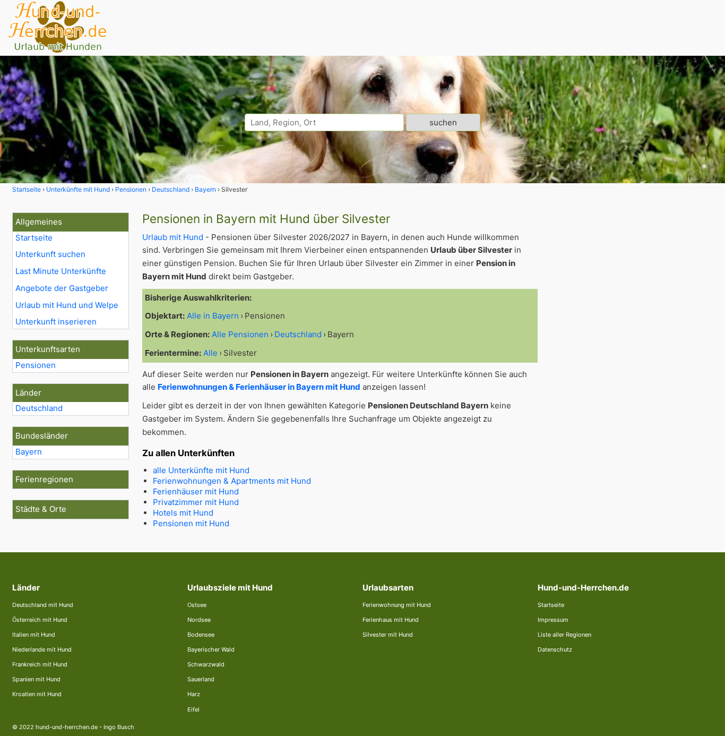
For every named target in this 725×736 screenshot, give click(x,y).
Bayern (28, 452)
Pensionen (35, 365)
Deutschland (39, 408)
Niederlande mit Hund (42, 649)
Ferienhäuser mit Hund (196, 491)
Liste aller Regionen (564, 634)
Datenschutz (555, 649)
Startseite (34, 238)
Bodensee (200, 634)
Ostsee (196, 605)
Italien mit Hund (33, 634)
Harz (193, 694)
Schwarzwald (206, 664)
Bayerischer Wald (211, 649)
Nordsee (199, 619)
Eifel (193, 709)
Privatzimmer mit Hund (196, 502)
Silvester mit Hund (387, 634)
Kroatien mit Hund (37, 694)
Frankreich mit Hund (39, 664)
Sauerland (200, 679)
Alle (210, 353)
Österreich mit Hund (39, 619)
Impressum (553, 619)
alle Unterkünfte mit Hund (201, 470)
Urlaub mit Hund (172, 237)
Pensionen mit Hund (191, 523)
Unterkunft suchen (50, 254)
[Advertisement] (632, 371)
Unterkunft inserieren (56, 321)
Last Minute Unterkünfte (60, 271)
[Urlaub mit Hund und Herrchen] (57, 51)
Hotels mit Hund (183, 513)
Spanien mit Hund (36, 679)
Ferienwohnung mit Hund (396, 605)
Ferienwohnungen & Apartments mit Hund (232, 481)
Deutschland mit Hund (42, 605)
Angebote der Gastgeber (61, 288)
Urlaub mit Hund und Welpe (66, 305)
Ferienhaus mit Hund (390, 619)
